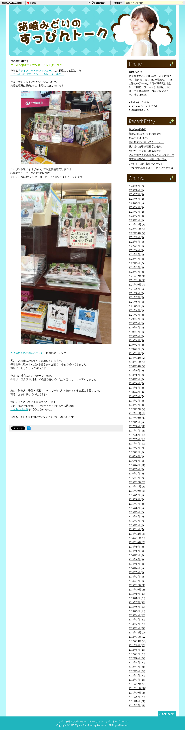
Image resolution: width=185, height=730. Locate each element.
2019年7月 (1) (136, 332)
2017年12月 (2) (137, 409)
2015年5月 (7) (136, 512)
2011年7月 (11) (137, 705)
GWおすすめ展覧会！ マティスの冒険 (151, 168)
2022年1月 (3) (136, 272)
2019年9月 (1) (136, 323)
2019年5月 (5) (136, 336)
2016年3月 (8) (136, 469)
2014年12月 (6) (137, 533)
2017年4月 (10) (137, 443)
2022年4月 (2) (136, 259)
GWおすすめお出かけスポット (146, 163)
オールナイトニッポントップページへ (109, 721)
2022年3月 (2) (136, 263)
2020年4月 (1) (136, 319)
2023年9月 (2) (136, 186)
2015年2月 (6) (136, 525)
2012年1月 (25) (137, 679)
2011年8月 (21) (137, 701)
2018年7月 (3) (136, 379)
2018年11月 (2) (137, 362)
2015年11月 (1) (137, 486)
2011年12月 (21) (137, 684)
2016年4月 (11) (137, 465)
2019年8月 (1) (136, 327)
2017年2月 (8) (136, 452)
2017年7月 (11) (137, 430)
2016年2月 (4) (136, 473)
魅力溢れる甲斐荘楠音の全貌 (145, 146)
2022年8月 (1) (136, 241)
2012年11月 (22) (137, 636)
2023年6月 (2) (136, 198)
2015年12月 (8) (137, 482)
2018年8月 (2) (136, 375)
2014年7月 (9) (136, 555)
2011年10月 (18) (137, 692)
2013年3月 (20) (137, 619)
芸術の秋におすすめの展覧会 (145, 133)
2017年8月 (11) (137, 426)
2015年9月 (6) (136, 495)
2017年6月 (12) (137, 435)
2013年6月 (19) (137, 606)
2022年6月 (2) (136, 250)
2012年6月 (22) (137, 658)
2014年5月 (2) (136, 564)
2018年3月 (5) (136, 396)
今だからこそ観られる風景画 (145, 151)
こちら (145, 102)
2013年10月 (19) (137, 589)
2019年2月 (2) (136, 349)
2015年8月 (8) (136, 499)
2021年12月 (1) (137, 276)
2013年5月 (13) (137, 611)
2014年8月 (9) (136, 551)
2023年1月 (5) (136, 220)
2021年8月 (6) (136, 293)
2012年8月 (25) (137, 649)
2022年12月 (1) (137, 224)
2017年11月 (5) (137, 413)
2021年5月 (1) (136, 306)
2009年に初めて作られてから (26, 353)
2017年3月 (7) (136, 447)
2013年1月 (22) (137, 628)
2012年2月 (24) (137, 675)
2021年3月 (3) (136, 314)
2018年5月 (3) (136, 387)
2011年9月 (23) (137, 697)
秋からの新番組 (137, 129)
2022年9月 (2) (136, 237)
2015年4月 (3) (136, 516)
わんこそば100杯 (138, 138)
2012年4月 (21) (137, 667)
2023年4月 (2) (136, 207)
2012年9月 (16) (137, 645)
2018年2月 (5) (136, 400)
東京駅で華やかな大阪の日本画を (148, 159)
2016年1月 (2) (136, 478)
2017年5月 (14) (137, 439)
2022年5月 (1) (136, 254)
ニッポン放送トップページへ (71, 721)
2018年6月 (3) (136, 383)
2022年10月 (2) (137, 233)
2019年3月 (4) (136, 344)
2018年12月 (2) (137, 357)
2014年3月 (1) (136, 572)
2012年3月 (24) (137, 671)
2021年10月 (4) (137, 284)
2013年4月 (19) (137, 615)
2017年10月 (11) (137, 418)
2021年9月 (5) (136, 289)
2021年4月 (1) (136, 310)
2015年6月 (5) (136, 508)
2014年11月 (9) (137, 538)
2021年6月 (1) (136, 301)
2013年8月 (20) (137, 598)
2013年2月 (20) (137, 624)
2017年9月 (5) (136, 422)
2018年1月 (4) (136, 405)
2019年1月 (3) (136, 353)
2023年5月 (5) (136, 203)
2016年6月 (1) (136, 456)
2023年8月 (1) (136, 190)
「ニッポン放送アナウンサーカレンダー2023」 (37, 74)
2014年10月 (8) (137, 542)
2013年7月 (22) (137, 602)
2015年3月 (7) (136, 521)
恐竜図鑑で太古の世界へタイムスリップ (151, 155)
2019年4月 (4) (136, 340)
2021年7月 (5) (136, 297)
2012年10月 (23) (137, 641)
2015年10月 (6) (137, 490)
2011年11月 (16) (137, 688)
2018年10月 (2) (137, 366)
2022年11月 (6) (137, 229)
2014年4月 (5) (136, 568)
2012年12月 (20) (137, 632)
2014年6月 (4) (136, 559)
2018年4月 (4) (136, 392)
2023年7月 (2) (136, 194)
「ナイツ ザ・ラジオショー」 (35, 70)
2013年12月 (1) (137, 585)
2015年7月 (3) (136, 503)
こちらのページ (19, 409)
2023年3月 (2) (136, 211)
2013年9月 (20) (137, 593)
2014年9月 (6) (136, 546)
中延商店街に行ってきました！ (146, 142)
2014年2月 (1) (136, 576)
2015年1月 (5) (136, 529)
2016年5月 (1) (136, 460)
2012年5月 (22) (137, 662)
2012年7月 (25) (137, 654)
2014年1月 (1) (136, 581)
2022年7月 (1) (136, 246)
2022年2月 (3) (136, 267)
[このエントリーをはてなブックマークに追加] (29, 429)
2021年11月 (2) (137, 280)
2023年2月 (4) (136, 216)
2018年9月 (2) (136, 370)
